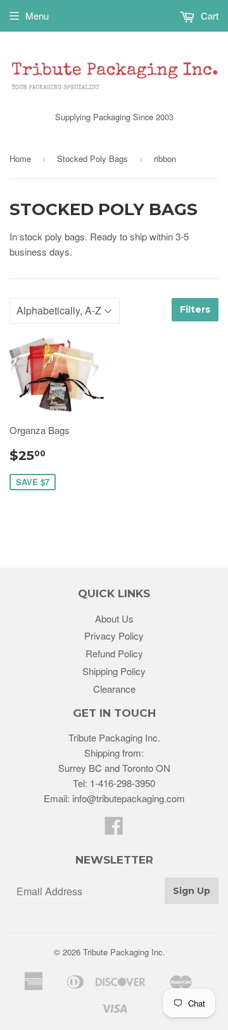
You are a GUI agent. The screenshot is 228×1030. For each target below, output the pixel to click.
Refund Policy (114, 653)
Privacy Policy (114, 635)
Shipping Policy (114, 671)
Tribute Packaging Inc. (124, 952)
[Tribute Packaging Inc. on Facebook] (114, 829)
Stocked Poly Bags (92, 158)
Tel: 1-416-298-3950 (114, 783)
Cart (208, 15)
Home (20, 158)
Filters (195, 309)
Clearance (114, 688)
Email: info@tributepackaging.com (114, 798)
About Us (114, 618)
